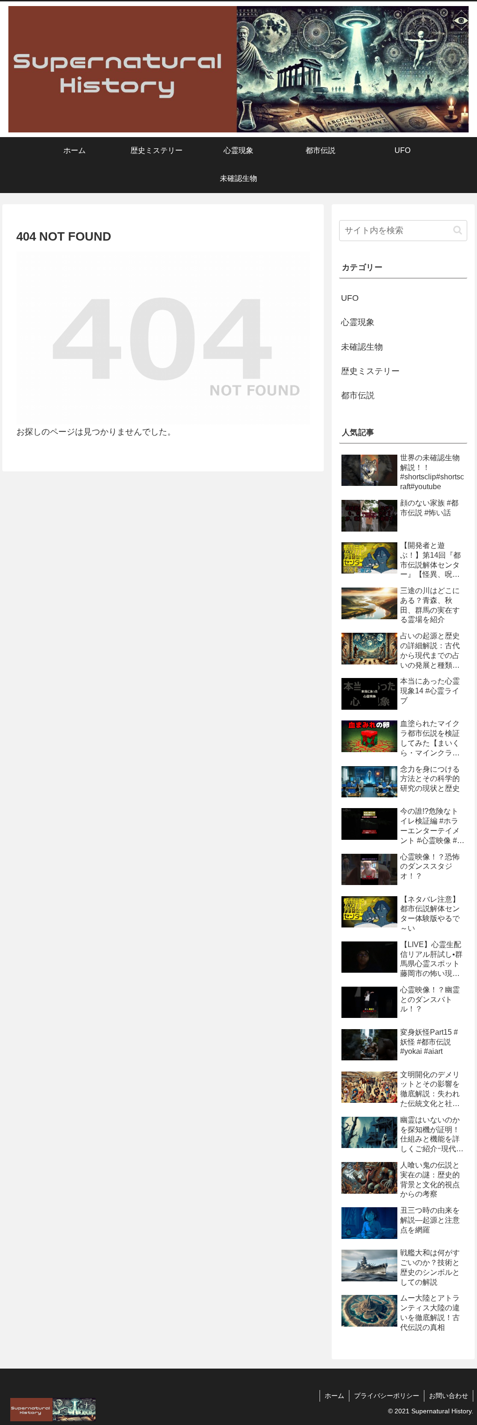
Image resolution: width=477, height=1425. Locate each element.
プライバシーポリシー (386, 1395)
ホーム (334, 1395)
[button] (458, 230)
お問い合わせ (448, 1395)
